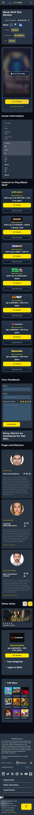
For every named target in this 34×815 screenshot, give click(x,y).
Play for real (17, 101)
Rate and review (9, 401)
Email (5, 394)
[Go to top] (30, 811)
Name (5, 386)
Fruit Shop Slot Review (25, 718)
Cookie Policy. (12, 812)
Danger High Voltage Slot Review (8, 718)
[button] (25, 603)
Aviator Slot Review (25, 696)
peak (17, 2)
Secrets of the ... (9, 625)
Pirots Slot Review (16, 696)
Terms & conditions (17, 106)
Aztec (19, 620)
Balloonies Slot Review (8, 696)
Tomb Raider (25, 707)
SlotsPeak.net (17, 739)
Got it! (26, 806)
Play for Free (19, 74)
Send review (11, 424)
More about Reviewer (9, 545)
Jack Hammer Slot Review (8, 707)
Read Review (17, 211)
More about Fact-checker (10, 595)
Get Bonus (17, 205)
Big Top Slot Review (16, 718)
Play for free (17, 615)
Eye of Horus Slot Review (16, 707)
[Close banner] (1, 797)
